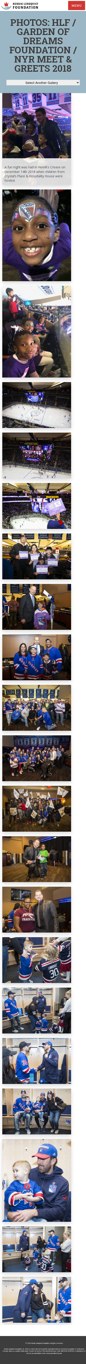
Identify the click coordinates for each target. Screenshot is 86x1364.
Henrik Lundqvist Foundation (40, 1343)
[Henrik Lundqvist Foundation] (19, 5)
